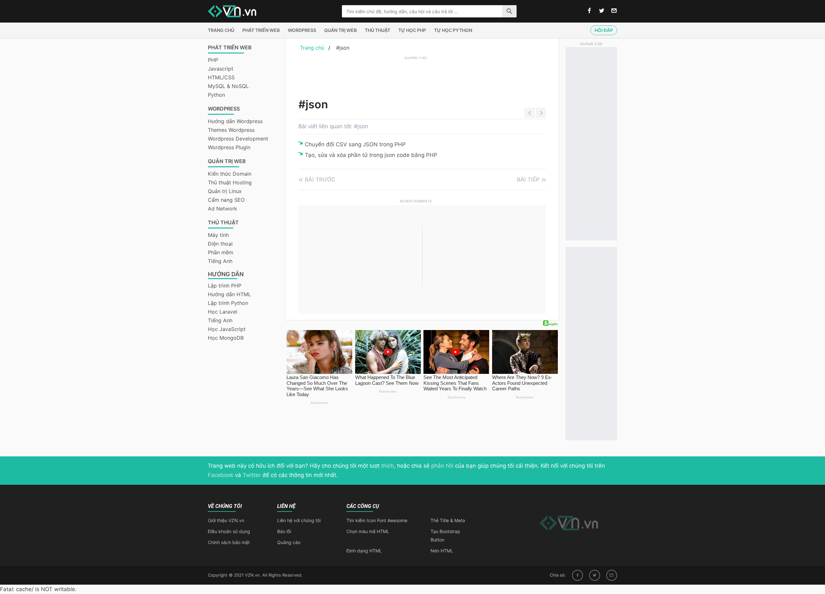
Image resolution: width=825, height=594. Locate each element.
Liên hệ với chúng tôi (299, 520)
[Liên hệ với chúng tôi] (614, 11)
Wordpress (302, 30)
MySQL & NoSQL (228, 86)
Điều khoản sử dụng (229, 531)
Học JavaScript (227, 329)
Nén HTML (442, 550)
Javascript (220, 68)
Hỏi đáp (604, 30)
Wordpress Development (238, 138)
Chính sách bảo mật (229, 542)
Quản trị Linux (225, 191)
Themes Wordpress (231, 130)
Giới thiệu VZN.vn (226, 520)
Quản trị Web (340, 30)
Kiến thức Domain (229, 173)
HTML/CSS (221, 77)
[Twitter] (594, 575)
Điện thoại (220, 243)
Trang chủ (221, 30)
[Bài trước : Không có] (529, 113)
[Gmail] (611, 575)
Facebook (220, 475)
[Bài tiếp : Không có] (541, 113)
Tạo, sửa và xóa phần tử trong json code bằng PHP (371, 155)
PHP (213, 60)
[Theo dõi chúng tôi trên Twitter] (602, 11)
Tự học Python (453, 30)
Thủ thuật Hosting (230, 182)
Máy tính (218, 235)
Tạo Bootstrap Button (445, 535)
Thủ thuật (377, 30)
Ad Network (222, 208)
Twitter (252, 475)
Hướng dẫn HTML (229, 294)
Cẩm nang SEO (226, 200)
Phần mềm (220, 252)
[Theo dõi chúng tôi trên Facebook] (589, 11)
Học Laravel (222, 311)
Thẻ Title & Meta (448, 520)
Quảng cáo (288, 542)
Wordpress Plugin (229, 147)
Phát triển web (261, 30)
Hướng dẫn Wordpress (235, 121)
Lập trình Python (228, 303)
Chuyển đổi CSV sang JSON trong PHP (355, 144)
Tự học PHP (412, 30)
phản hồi (442, 466)
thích (387, 466)
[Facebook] (577, 575)
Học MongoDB (226, 338)
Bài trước (320, 179)
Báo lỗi (284, 531)
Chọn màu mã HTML (367, 531)
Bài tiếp (528, 179)
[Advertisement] (415, 75)
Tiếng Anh (220, 261)
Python (216, 95)
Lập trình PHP (224, 285)
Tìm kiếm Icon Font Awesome (376, 520)
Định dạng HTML (364, 550)
